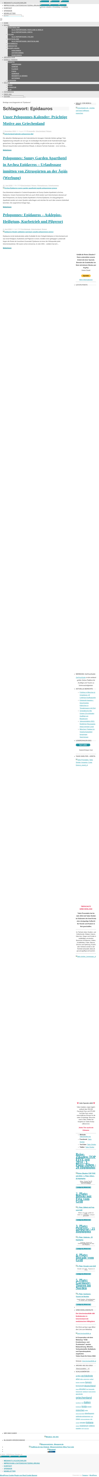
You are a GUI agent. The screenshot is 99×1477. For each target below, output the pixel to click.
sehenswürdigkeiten (85, 1419)
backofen (82, 1382)
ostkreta (79, 1416)
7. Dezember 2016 (9, 131)
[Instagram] (55, 1)
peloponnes (86, 1416)
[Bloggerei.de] (51, 1444)
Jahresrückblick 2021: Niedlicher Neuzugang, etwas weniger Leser (88, 724)
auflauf (91, 1379)
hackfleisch (78, 1402)
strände (77, 1422)
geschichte (79, 1394)
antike (78, 1376)
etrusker (82, 1389)
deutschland (90, 1386)
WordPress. (93, 1475)
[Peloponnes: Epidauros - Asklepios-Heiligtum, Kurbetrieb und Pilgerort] (28, 232)
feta (87, 1389)
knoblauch (78, 1406)
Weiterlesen (7, 150)
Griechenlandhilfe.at (89, 1361)
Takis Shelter (91, 1144)
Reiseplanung (42, 185)
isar (82, 1402)
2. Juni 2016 (7, 229)
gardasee (85, 1391)
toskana (89, 1422)
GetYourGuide (81, 677)
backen (78, 1382)
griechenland (84, 1397)
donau (77, 1389)
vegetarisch (83, 1426)
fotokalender (79, 1391)
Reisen (48, 131)
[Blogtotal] (51, 1449)
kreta (84, 1406)
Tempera (85, 1475)
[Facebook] (44, 1)
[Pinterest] (65, 1)
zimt (83, 1428)
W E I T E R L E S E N (83, 1187)
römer (78, 1419)
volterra (92, 1426)
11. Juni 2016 (7, 185)
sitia (91, 1419)
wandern (78, 1428)
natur (86, 1410)
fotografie (91, 1389)
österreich (86, 1428)
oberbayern (89, 1413)
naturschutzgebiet (80, 1413)
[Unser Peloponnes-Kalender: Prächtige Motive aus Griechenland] (18, 134)
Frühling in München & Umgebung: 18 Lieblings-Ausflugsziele (88, 695)
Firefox (51, 1451)
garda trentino (92, 1391)
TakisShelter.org (85, 1136)
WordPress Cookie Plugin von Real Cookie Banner (18, 1475)
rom (92, 1416)
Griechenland (41, 131)
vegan (77, 1426)
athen (78, 1379)
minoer (89, 1406)
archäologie (87, 1375)
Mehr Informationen (86, 280)
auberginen (86, 1379)
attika (81, 1379)
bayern (88, 1382)
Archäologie (25, 229)
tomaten (83, 1423)
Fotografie (31, 131)
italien (87, 1402)
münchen (80, 1410)
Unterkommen (53, 185)
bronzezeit (80, 1386)
